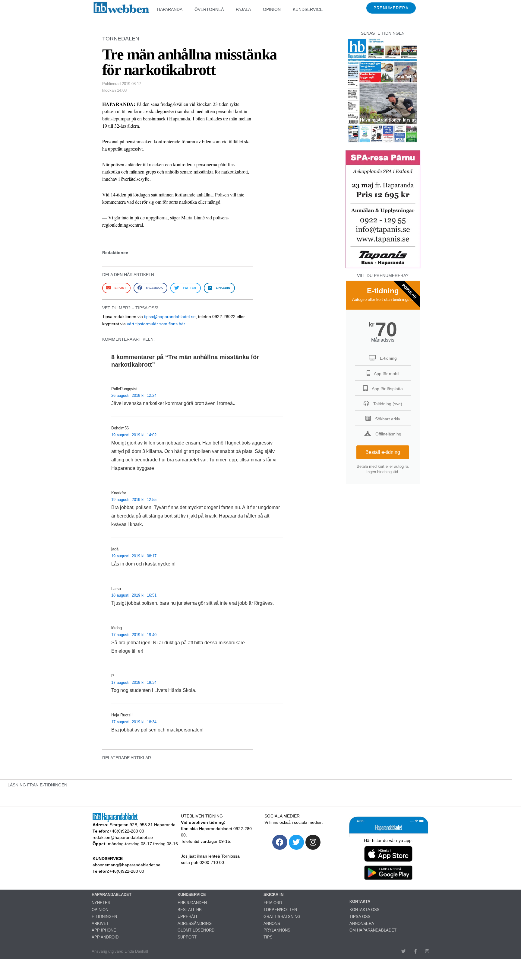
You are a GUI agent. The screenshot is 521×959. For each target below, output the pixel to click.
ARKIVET (100, 923)
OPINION (272, 9)
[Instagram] (312, 842)
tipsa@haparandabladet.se (170, 316)
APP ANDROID (105, 937)
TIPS (268, 937)
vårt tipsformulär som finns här (156, 323)
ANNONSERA (361, 923)
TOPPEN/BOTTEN (280, 909)
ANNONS (272, 923)
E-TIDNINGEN (104, 916)
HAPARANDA (169, 9)
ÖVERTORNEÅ (209, 9)
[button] (116, 288)
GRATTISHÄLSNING (282, 916)
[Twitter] (296, 842)
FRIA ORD (273, 902)
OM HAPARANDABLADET (372, 930)
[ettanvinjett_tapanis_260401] (383, 267)
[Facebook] (279, 842)
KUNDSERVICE (308, 9)
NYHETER (101, 902)
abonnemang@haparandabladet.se (126, 864)
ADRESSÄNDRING (195, 923)
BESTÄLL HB (190, 909)
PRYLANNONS (277, 930)
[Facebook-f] (415, 951)
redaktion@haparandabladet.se (123, 837)
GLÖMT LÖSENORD (196, 930)
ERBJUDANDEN (192, 902)
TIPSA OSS (360, 916)
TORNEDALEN (120, 39)
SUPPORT (187, 937)
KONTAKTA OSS (364, 909)
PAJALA (243, 9)
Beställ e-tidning (382, 452)
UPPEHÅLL (188, 916)
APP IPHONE (104, 930)
